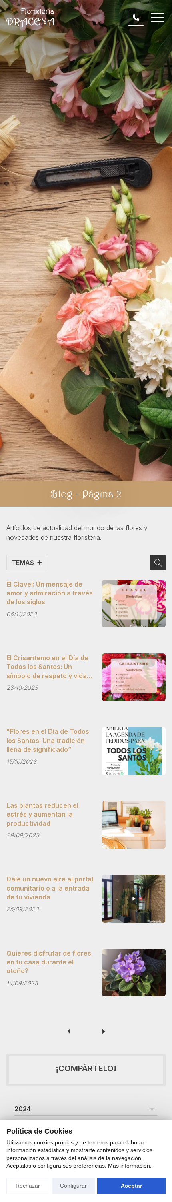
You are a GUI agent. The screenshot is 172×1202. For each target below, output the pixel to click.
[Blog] (69, 1031)
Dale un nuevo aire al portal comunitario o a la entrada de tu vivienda (49, 888)
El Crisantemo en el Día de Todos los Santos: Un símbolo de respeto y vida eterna (47, 667)
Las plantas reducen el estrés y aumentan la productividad (42, 814)
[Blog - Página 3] (103, 1031)
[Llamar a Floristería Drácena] (136, 17)
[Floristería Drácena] (30, 17)
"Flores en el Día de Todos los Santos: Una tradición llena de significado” (47, 740)
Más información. (130, 1165)
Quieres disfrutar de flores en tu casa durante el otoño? (48, 962)
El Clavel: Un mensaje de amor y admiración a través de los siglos (49, 593)
